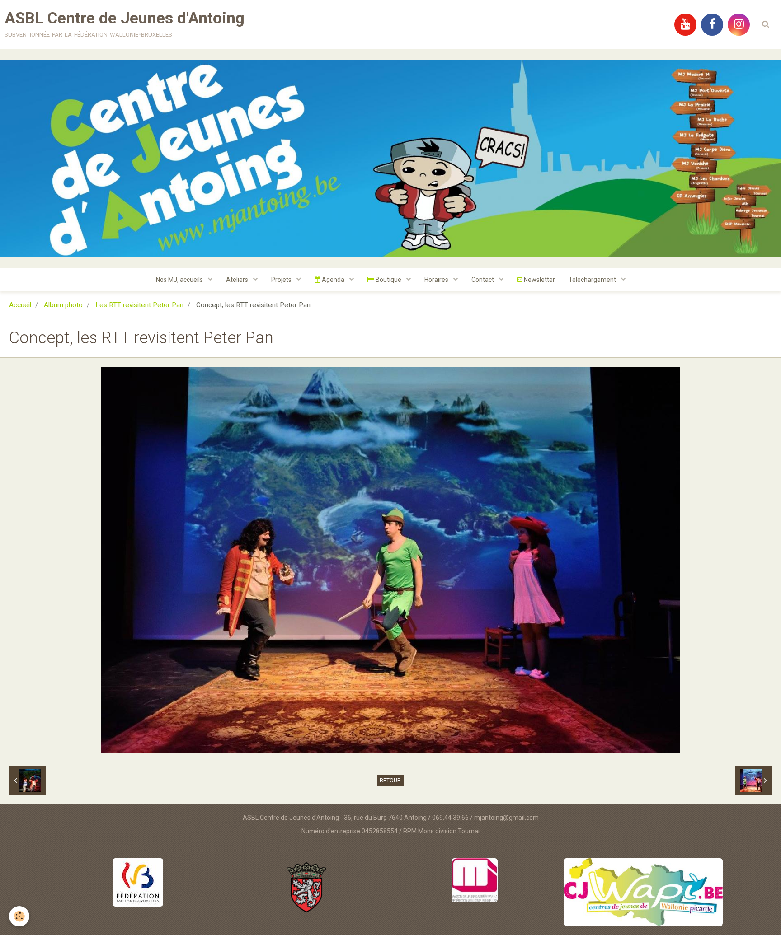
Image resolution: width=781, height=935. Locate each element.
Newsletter (538, 279)
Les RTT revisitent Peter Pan (139, 305)
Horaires (437, 279)
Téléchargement (593, 279)
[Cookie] (19, 916)
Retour (390, 780)
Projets (282, 279)
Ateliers (237, 279)
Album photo (63, 305)
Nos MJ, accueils (180, 279)
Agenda (333, 279)
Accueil (20, 305)
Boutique (388, 279)
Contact (483, 279)
